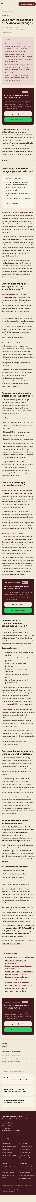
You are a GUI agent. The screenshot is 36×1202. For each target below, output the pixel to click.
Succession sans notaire (9, 1155)
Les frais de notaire (24, 1149)
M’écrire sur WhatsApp (18, 120)
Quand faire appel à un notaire (26, 1159)
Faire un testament (7, 1158)
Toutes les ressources (25, 1178)
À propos (4, 1190)
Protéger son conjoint (8, 1172)
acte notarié (29, 215)
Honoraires (4, 1191)
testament (28, 733)
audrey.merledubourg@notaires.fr (11, 1130)
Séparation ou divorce (8, 1170)
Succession (10, 11)
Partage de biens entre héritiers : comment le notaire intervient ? (14, 1101)
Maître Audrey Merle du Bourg (12, 1051)
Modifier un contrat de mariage (8, 1176)
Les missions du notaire (26, 1167)
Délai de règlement (7, 1149)
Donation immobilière (25, 1152)
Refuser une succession (9, 1146)
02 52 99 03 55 (6, 1128)
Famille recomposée (7, 1152)
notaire (6, 260)
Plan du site (11, 1191)
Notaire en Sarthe (11, 1190)
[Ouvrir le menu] (2, 4)
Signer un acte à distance (26, 1175)
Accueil (4, 11)
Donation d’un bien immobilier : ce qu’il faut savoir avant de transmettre (16, 1079)
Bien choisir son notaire (26, 1170)
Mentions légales (21, 1190)
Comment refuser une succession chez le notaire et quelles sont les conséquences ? (19, 960)
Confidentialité (29, 1190)
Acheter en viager (24, 1155)
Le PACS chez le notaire (9, 1167)
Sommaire (5, 160)
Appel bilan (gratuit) (26, 4)
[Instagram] (8, 1139)
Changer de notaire (24, 1172)
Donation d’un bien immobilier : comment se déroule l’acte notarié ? (16, 1090)
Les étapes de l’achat (25, 1146)
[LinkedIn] (3, 1139)
